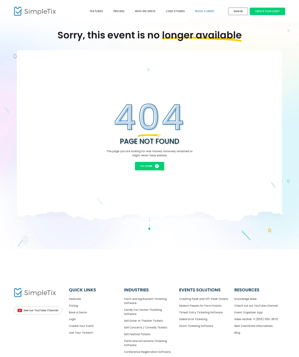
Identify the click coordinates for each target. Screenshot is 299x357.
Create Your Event (267, 11)
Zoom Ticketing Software (196, 326)
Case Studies (175, 11)
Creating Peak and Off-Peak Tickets (203, 299)
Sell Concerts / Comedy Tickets (145, 327)
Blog (237, 333)
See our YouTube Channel (41, 310)
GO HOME (146, 166)
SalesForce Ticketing (193, 319)
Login (72, 319)
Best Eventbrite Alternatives (253, 326)
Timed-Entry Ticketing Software (201, 312)
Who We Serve (145, 11)
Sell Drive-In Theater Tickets (143, 321)
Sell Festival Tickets (137, 334)
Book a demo (204, 11)
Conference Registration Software (147, 352)
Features (96, 11)
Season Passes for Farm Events (200, 306)
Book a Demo (78, 312)
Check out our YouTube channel (256, 306)
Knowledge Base (245, 299)
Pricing (118, 11)
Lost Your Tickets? (81, 333)
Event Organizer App (248, 312)
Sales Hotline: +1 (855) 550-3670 (256, 319)
